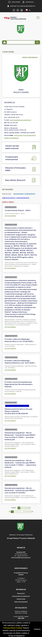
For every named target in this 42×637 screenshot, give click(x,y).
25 (22, 508)
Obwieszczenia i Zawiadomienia (15, 198)
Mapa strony (16, 2)
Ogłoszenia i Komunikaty (24, 194)
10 (19, 508)
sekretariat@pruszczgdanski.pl (20, 120)
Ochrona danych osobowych (21, 596)
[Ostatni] (32, 511)
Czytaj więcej (10, 216)
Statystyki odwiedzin (21, 601)
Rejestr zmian (21, 599)
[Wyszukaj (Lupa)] (37, 42)
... (22, 511)
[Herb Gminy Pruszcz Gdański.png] (21, 29)
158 (29, 511)
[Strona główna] (4, 42)
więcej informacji (30, 57)
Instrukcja (30, 2)
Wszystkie (6, 194)
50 (25, 508)
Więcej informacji (11, 138)
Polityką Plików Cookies (12, 628)
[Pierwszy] (10, 511)
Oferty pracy (8, 202)
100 (29, 508)
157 (25, 511)
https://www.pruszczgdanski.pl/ (25, 135)
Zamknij (37, 629)
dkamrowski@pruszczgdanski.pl (21, 557)
